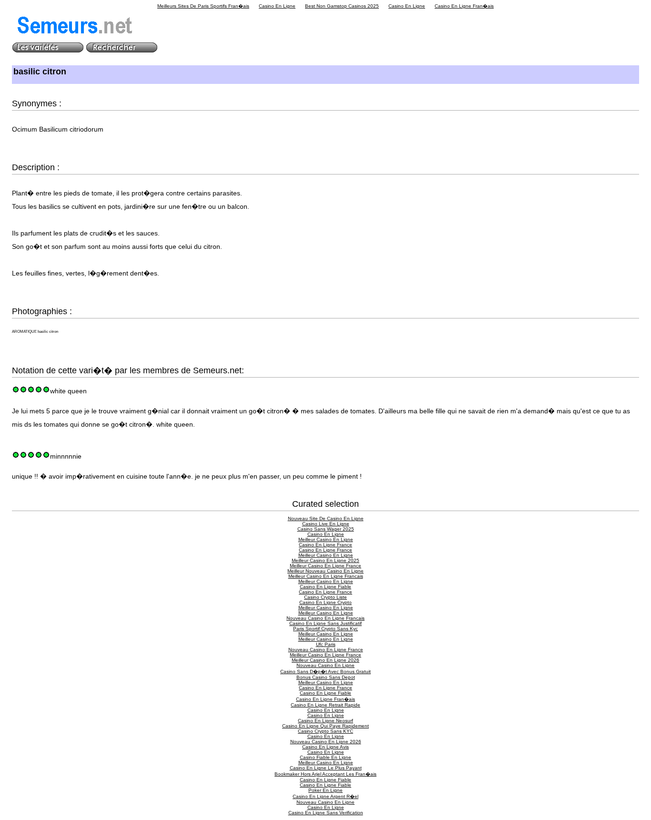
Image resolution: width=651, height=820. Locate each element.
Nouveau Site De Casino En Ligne (326, 518)
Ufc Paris (326, 644)
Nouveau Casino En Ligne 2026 (325, 741)
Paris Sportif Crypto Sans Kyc (325, 628)
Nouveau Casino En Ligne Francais (325, 618)
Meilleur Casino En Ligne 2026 (325, 660)
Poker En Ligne (325, 790)
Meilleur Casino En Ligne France (325, 565)
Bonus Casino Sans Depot (325, 677)
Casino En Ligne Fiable (325, 586)
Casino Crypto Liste (325, 597)
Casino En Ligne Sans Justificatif (325, 623)
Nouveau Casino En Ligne (325, 665)
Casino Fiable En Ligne (325, 757)
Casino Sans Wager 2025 (325, 529)
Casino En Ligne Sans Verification (325, 812)
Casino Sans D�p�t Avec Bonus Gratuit (325, 671)
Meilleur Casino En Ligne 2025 (325, 560)
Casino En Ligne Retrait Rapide (325, 704)
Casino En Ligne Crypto (325, 602)
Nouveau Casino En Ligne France (325, 649)
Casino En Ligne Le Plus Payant (326, 767)
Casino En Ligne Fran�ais (464, 6)
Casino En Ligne (277, 6)
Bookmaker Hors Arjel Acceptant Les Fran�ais (325, 774)
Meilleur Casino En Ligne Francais (325, 576)
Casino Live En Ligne (325, 523)
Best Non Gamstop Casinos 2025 (342, 6)
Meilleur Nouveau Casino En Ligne (325, 571)
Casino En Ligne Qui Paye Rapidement (325, 725)
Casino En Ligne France (325, 544)
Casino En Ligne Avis (325, 746)
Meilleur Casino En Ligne (325, 539)
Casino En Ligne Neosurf (325, 720)
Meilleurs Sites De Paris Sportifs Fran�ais (203, 6)
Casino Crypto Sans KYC (325, 731)
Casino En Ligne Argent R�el (325, 796)
